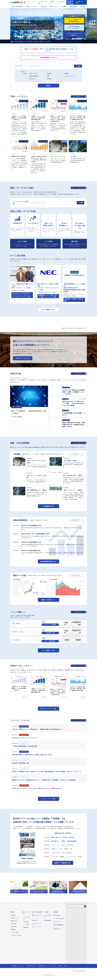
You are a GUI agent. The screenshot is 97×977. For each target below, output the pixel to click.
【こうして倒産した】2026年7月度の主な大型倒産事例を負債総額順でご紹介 (34, 41)
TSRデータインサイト (31, 6)
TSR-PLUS (43, 6)
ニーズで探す (27, 929)
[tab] (13, 36)
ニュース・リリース (37, 928)
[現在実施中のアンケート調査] (78, 891)
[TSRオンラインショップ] (76, 941)
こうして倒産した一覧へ (48, 655)
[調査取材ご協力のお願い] (58, 891)
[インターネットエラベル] (76, 948)
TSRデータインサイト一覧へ (48, 713)
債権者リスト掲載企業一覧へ (62, 867)
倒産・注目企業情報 (17, 6)
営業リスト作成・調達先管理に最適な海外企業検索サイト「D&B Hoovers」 (48, 50)
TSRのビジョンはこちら (23, 363)
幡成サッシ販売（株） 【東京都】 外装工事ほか (62, 841)
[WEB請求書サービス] (19, 891)
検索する (48, 85)
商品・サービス (54, 6)
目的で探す (26, 926)
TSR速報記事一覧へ (48, 510)
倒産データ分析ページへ (48, 604)
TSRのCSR (13, 928)
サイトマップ (56, 926)
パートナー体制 (14, 937)
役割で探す (26, 932)
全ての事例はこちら (48, 309)
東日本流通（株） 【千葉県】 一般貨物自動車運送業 (63, 845)
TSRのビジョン (14, 922)
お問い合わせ (56, 920)
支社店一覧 (13, 931)
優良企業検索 (73, 6)
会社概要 (13, 919)
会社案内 (82, 6)
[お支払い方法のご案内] (39, 891)
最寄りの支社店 (22, 867)
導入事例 (64, 6)
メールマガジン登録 (58, 923)
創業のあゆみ (14, 925)
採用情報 (55, 916)
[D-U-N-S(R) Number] (76, 926)
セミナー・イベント (37, 931)
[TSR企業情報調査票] (76, 955)
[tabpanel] (48, 24)
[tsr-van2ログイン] (76, 918)
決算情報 (13, 934)
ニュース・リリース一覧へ (48, 803)
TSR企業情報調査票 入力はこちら (48, 57)
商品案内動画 (47, 925)
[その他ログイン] (76, 933)
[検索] (85, 911)
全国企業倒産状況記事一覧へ (48, 566)
